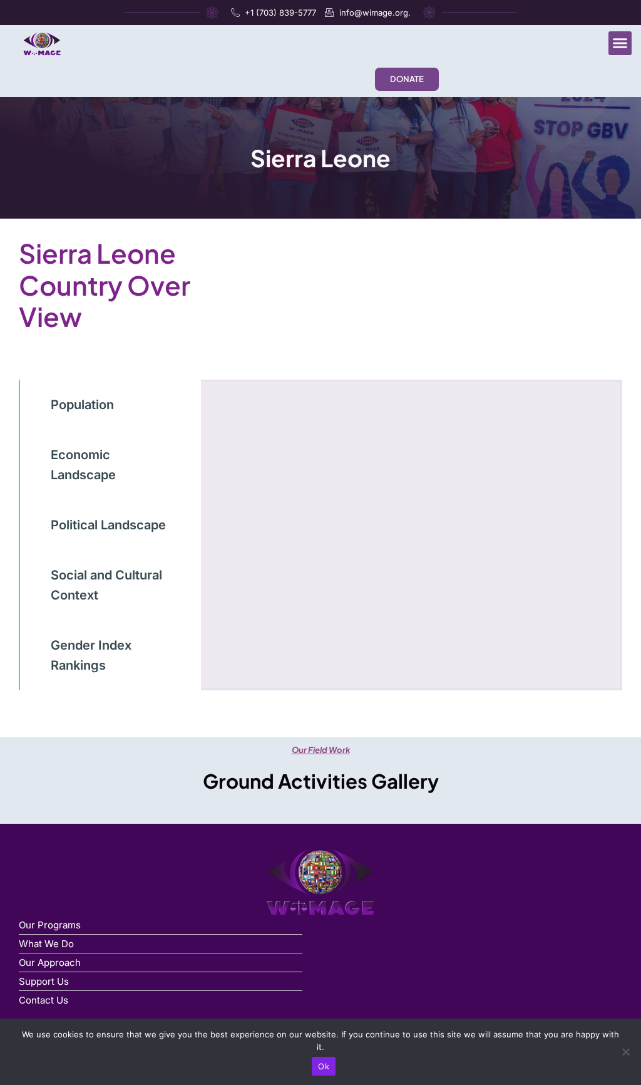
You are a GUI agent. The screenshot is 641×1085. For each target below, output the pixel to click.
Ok (323, 1066)
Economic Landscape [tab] (83, 464)
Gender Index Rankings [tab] (91, 655)
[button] (620, 43)
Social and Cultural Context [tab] (106, 585)
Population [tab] (82, 404)
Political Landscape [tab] (108, 524)
